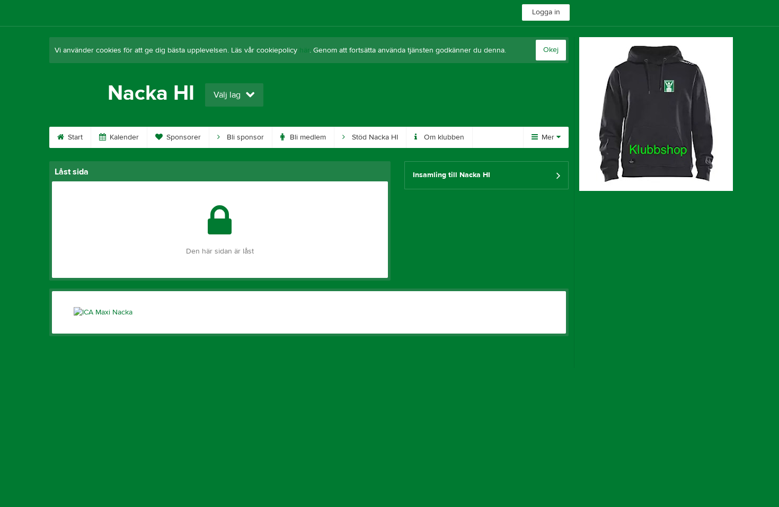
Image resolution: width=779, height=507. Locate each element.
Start (74, 137)
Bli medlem (307, 137)
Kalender (123, 137)
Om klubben (443, 137)
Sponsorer (182, 137)
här (304, 50)
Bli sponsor (244, 137)
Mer (547, 137)
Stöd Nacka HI (374, 137)
